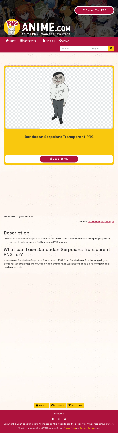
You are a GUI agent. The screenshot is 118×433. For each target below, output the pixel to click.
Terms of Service (87, 428)
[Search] (111, 48)
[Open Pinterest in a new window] (65, 419)
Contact (59, 405)
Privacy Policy (70, 428)
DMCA (65, 40)
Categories (30, 40)
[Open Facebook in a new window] (53, 419)
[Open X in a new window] (59, 419)
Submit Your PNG (95, 10)
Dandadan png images (101, 221)
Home (12, 40)
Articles (50, 40)
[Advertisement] (59, 59)
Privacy (42, 405)
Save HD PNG (60, 158)
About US (76, 405)
